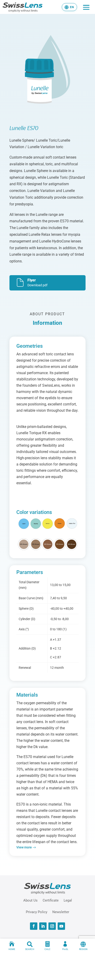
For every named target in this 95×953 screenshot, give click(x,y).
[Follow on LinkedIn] (43, 926)
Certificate (51, 900)
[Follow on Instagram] (52, 926)
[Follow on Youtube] (61, 926)
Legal (68, 900)
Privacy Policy (36, 912)
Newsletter (60, 912)
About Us (30, 900)
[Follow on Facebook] (33, 926)
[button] (69, 7)
